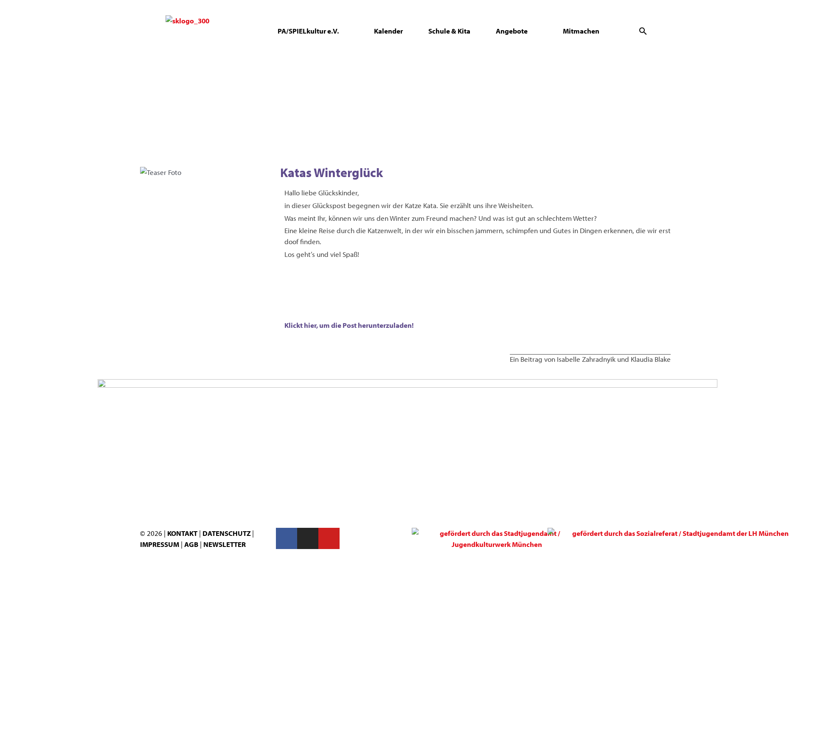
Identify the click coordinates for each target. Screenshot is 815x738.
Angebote (512, 30)
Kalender (388, 30)
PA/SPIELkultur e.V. (308, 30)
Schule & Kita (449, 30)
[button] (643, 31)
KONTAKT (182, 533)
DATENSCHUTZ (227, 533)
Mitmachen (581, 30)
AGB (191, 544)
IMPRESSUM (159, 544)
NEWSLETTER (224, 544)
